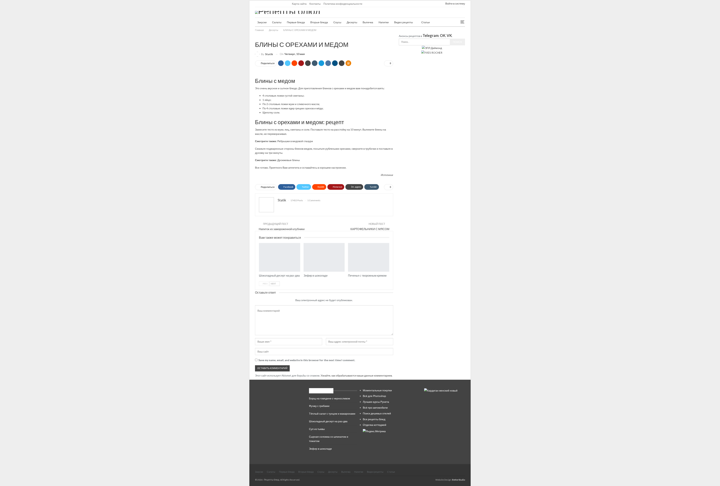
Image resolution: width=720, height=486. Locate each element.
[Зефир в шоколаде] (324, 257)
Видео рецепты (403, 22)
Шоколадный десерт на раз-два (328, 421)
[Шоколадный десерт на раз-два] (279, 257)
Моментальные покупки (377, 390)
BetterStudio (458, 479)
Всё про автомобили (375, 407)
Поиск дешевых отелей (377, 413)
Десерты (352, 22)
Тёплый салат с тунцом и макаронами (332, 413)
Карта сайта (299, 3)
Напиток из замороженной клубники (281, 229)
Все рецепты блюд (374, 419)
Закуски (262, 22)
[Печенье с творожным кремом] (368, 257)
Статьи (425, 22)
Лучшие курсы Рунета (376, 401)
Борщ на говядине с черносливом (329, 398)
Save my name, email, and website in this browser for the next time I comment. (306, 360)
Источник (387, 174)
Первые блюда (296, 22)
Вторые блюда (319, 22)
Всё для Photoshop (374, 396)
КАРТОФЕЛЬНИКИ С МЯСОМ (369, 229)
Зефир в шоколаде (320, 448)
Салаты (276, 22)
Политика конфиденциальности (342, 3)
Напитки (384, 22)
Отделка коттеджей (374, 424)
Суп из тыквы (317, 428)
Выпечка (368, 22)
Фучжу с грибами (319, 405)
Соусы (337, 22)
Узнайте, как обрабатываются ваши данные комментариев (356, 375)
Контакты (315, 3)
